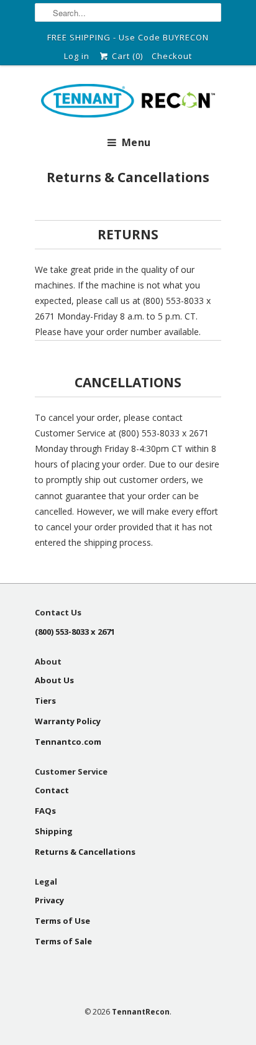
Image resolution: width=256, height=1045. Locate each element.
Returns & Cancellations (85, 851)
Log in (76, 56)
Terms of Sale (63, 941)
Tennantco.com (68, 741)
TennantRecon (141, 1011)
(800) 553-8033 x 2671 (75, 631)
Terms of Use (62, 920)
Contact (52, 790)
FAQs (45, 810)
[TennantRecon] (128, 102)
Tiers (45, 700)
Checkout (172, 56)
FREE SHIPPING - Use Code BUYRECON (128, 37)
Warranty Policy (68, 721)
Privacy (49, 900)
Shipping (54, 831)
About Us (54, 680)
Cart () (126, 56)
